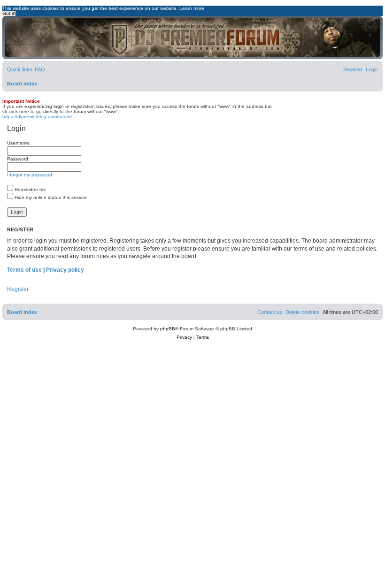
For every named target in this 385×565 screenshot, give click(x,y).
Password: (18, 158)
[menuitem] (40, 69)
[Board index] (192, 37)
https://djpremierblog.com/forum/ (37, 116)
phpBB (167, 328)
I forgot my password (29, 174)
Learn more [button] (191, 8)
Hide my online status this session (50, 197)
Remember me (29, 189)
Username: (19, 142)
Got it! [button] (8, 13)
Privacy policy (65, 270)
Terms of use (24, 270)
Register (18, 289)
